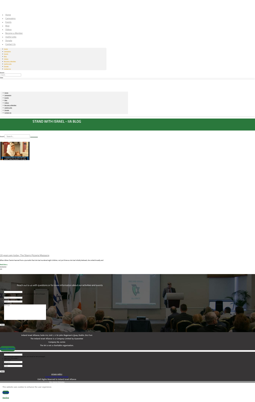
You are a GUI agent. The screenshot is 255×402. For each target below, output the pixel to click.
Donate (8, 40)
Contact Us (10, 44)
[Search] (1, 77)
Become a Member (14, 33)
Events (8, 22)
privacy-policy (56, 374)
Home (8, 15)
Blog (7, 26)
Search (2, 72)
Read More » (4, 264)
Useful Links (10, 37)
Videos (8, 29)
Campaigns (10, 18)
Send (2, 325)
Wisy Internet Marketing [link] (56, 382)
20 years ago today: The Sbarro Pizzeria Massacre (24, 255)
